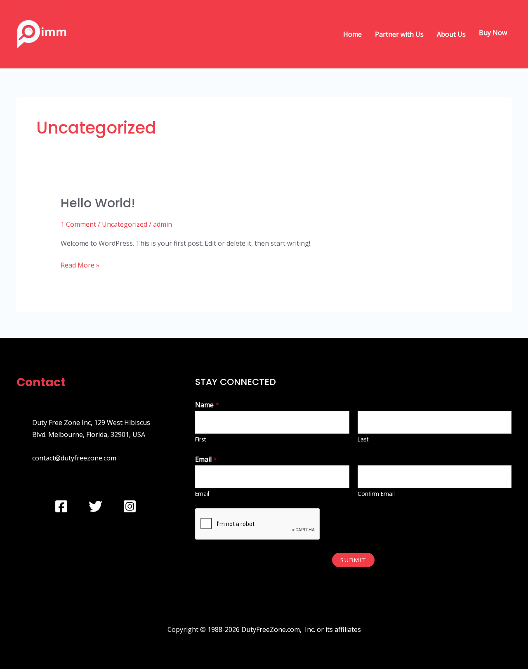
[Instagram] (129, 506)
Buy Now (493, 33)
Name (207, 404)
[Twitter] (95, 506)
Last (363, 439)
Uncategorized (124, 224)
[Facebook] (61, 506)
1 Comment (78, 224)
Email (206, 459)
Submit (353, 560)
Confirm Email (376, 494)
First (200, 439)
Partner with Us (399, 34)
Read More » (80, 264)
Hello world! (98, 203)
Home (352, 34)
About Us (451, 34)
